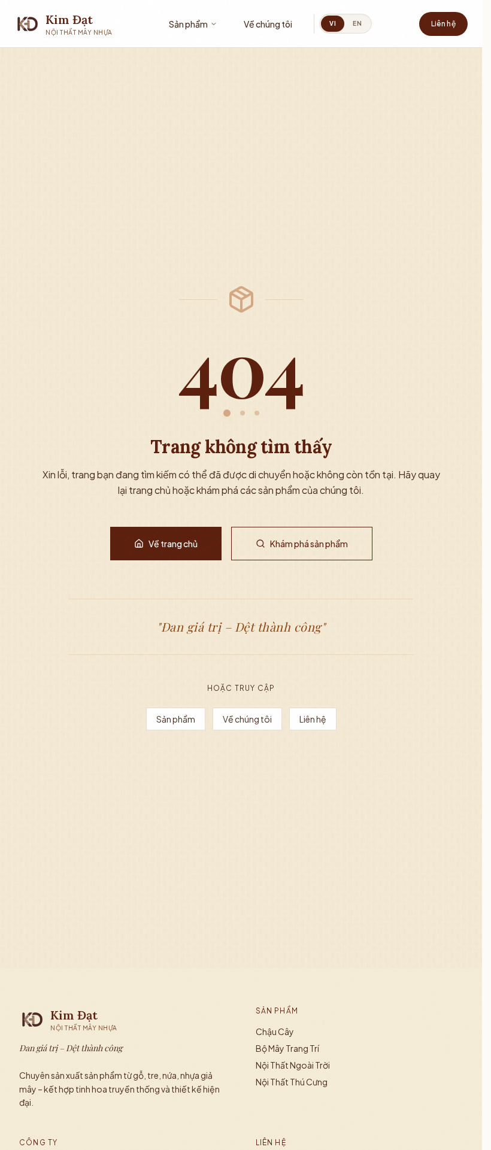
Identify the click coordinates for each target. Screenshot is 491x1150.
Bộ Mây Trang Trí (287, 1048)
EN (357, 23)
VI (332, 23)
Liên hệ (443, 23)
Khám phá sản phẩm (309, 543)
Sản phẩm (188, 24)
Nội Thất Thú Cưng (292, 1081)
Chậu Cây (275, 1031)
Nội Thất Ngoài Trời (293, 1065)
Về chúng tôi (268, 24)
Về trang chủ (173, 543)
